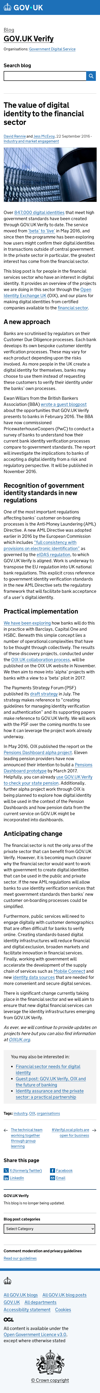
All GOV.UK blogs (21, 1295)
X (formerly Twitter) (26, 1170)
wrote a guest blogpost (64, 404)
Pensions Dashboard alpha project (38, 752)
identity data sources (34, 977)
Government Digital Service (52, 49)
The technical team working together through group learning (26, 1137)
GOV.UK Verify (29, 38)
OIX (32, 1113)
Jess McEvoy (44, 136)
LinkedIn (17, 1178)
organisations (48, 1113)
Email (60, 1178)
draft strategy (44, 694)
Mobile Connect (69, 971)
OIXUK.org (19, 1039)
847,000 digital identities (39, 212)
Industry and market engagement (31, 141)
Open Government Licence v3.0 (35, 1334)
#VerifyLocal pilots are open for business (70, 1132)
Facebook (64, 1170)
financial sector (73, 308)
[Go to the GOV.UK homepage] (23, 7)
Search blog (17, 66)
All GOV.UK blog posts (64, 1295)
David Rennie (15, 136)
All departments (41, 1302)
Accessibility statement (27, 1309)
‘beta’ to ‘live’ (41, 231)
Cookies (63, 1309)
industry (20, 1113)
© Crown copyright (50, 1380)
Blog (9, 30)
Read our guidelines (20, 1258)
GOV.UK (12, 1302)
